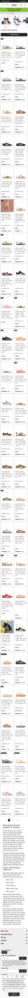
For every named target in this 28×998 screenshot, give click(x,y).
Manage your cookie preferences (15, 980)
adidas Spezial (10, 891)
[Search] (8, 5)
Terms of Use (6, 963)
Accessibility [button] (23, 1)
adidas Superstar (10, 885)
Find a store (5, 968)
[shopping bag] (25, 5)
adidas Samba (10, 880)
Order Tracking (5, 1)
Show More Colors (6, 60)
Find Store (22, 971)
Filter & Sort (15, 34)
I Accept (14, 994)
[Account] (21, 5)
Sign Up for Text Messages (9, 955)
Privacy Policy (13, 963)
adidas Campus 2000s (12, 888)
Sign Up (4, 952)
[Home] (14, 5)
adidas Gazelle (10, 883)
